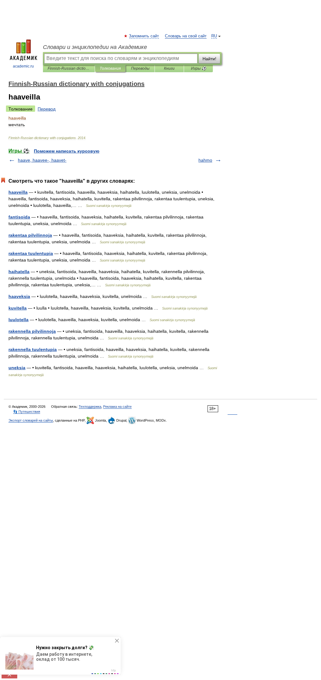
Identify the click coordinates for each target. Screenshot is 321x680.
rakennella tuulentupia (32, 349)
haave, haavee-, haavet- (42, 160)
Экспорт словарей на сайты (30, 420)
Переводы (140, 68)
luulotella (18, 319)
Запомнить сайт (144, 36)
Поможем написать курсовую (66, 151)
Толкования (110, 68)
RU (214, 36)
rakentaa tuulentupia (30, 253)
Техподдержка (90, 406)
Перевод (46, 108)
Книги (169, 68)
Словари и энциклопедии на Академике (95, 47)
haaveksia (19, 296)
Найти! (209, 58)
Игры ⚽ (198, 68)
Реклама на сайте (117, 406)
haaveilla (18, 192)
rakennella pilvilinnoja (32, 331)
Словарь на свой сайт (186, 36)
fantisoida (19, 216)
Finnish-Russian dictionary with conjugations (69, 68)
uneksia (16, 367)
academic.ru (23, 66)
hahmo (205, 160)
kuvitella (17, 307)
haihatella (18, 271)
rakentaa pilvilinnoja (30, 235)
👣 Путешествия (26, 411)
